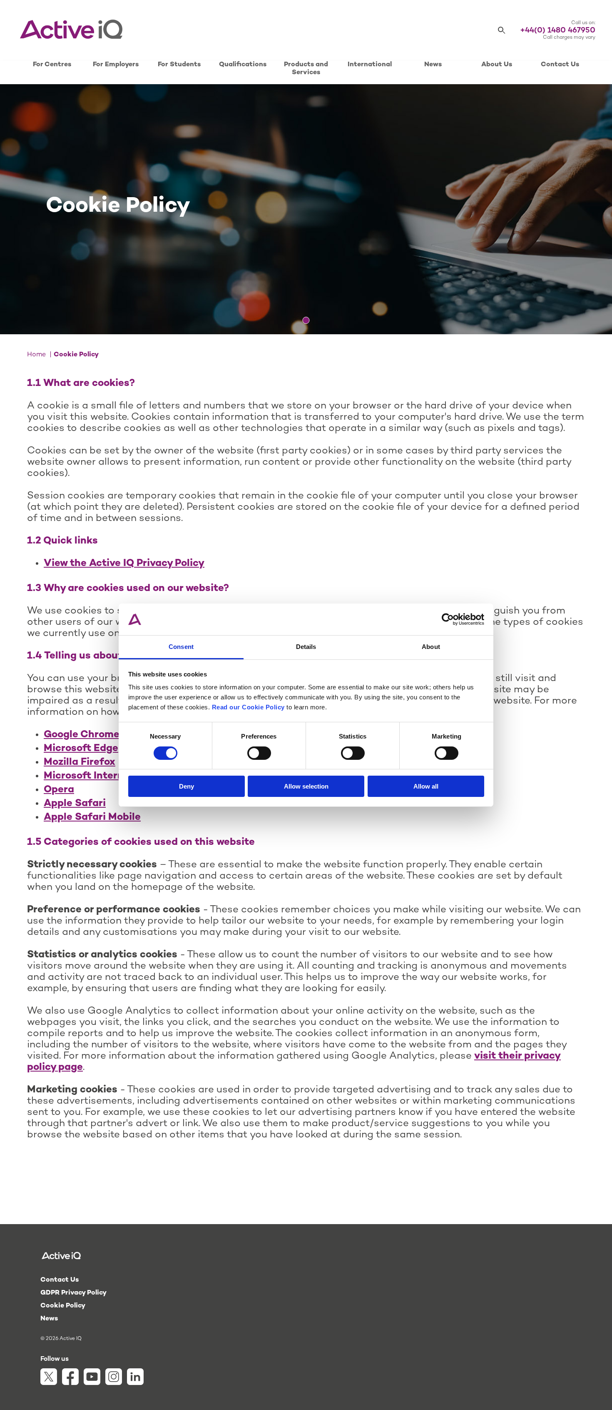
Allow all (425, 786)
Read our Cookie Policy (248, 707)
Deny (186, 786)
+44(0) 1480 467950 (557, 31)
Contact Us (560, 64)
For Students (179, 64)
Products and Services (306, 68)
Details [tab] (306, 646)
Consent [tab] (181, 646)
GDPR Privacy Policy (73, 1293)
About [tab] (431, 646)
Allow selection (306, 786)
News (433, 64)
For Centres (52, 64)
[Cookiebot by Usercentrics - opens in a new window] (447, 619)
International (370, 64)
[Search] (502, 30)
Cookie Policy (62, 1306)
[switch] (259, 753)
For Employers (116, 64)
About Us (496, 64)
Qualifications (242, 64)
